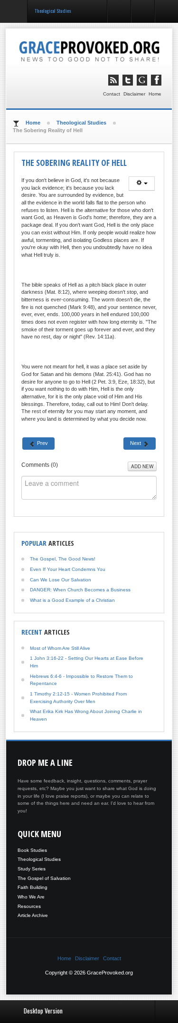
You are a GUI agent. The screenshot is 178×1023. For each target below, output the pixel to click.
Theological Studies (39, 859)
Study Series (32, 868)
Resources (29, 906)
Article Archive (33, 915)
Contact (111, 94)
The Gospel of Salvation (44, 878)
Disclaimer (134, 94)
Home (155, 94)
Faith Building (32, 887)
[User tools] (142, 183)
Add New (142, 466)
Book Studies (32, 850)
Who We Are (31, 896)
